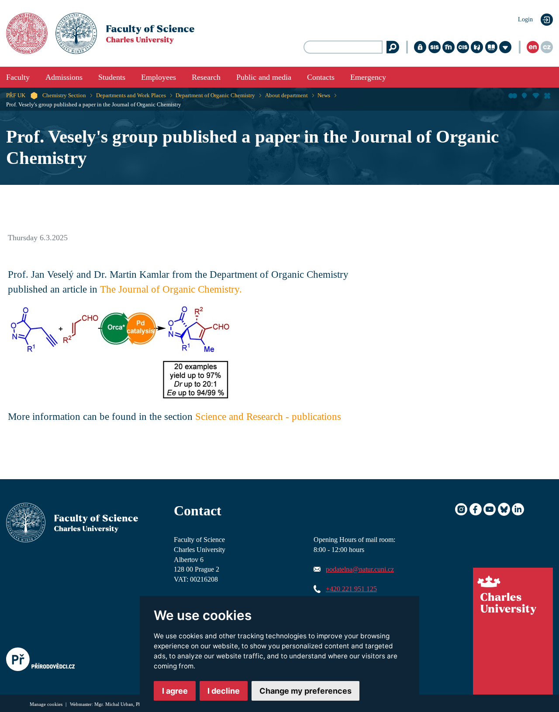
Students (111, 77)
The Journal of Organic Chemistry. (171, 289)
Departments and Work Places (131, 95)
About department (286, 95)
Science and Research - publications (268, 416)
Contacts (321, 77)
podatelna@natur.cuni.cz (360, 569)
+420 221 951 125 (351, 589)
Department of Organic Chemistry (215, 95)
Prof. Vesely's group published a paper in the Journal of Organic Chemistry (93, 105)
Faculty (18, 77)
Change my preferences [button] (305, 690)
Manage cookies (47, 704)
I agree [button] (175, 690)
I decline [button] (223, 690)
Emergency (368, 77)
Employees (158, 77)
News (323, 95)
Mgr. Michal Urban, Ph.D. (120, 704)
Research (206, 77)
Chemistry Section (64, 95)
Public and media (263, 77)
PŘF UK (15, 95)
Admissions (64, 77)
